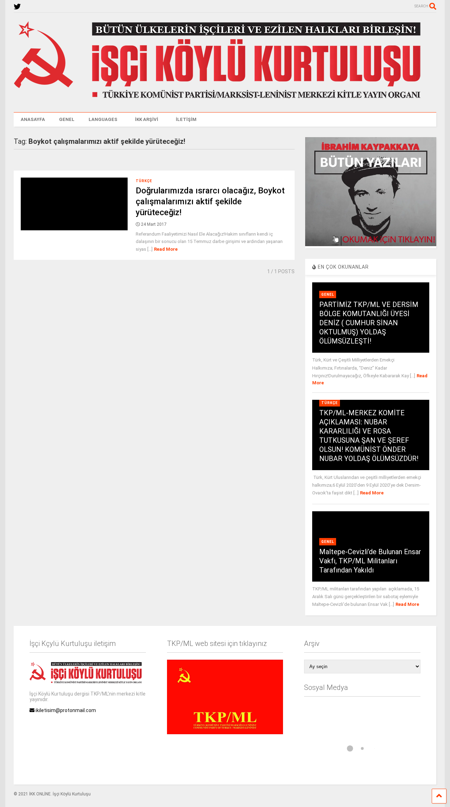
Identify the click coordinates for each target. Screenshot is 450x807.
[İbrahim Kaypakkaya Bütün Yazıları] (370, 244)
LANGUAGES (103, 119)
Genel (327, 294)
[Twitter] (17, 7)
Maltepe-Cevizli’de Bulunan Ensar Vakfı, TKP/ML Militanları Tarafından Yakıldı (370, 560)
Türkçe (144, 181)
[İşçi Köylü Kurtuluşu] (225, 100)
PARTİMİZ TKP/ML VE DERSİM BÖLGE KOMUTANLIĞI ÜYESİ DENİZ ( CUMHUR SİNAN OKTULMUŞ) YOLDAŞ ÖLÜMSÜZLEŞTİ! (368, 322)
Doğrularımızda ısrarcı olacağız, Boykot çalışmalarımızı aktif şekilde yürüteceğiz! (210, 201)
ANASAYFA (33, 119)
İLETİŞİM (186, 119)
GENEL (67, 119)
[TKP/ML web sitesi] (225, 732)
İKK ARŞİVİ (146, 119)
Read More (166, 249)
